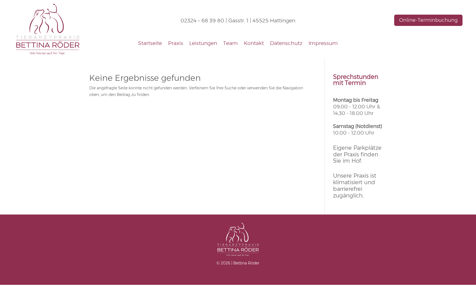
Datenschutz (286, 43)
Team (230, 43)
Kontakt (254, 43)
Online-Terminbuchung (428, 20)
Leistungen (203, 43)
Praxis (175, 43)
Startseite (150, 43)
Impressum (323, 43)
